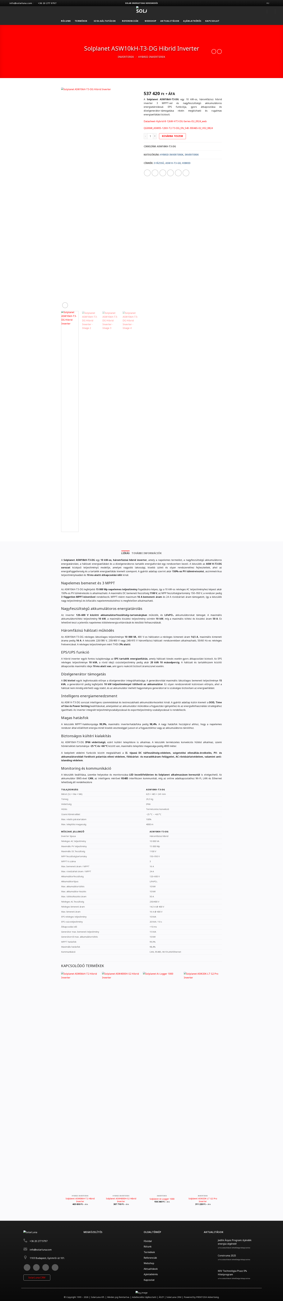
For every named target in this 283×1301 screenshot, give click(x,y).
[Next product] (214, 51)
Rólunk (66, 20)
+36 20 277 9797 (38, 1241)
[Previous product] (219, 51)
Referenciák (130, 20)
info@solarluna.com (41, 1249)
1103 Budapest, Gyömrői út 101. (47, 1258)
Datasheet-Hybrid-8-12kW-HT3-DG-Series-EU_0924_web (175, 121)
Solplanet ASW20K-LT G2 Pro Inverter (203, 1200)
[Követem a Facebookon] (27, 1267)
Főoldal (148, 1241)
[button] (279, 11)
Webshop (151, 20)
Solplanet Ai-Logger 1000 (162, 1199)
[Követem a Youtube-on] (55, 1267)
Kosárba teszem (172, 136)
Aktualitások (169, 20)
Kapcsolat (212, 20)
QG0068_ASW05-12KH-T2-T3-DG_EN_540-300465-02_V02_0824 (178, 128)
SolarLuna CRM (36, 1277)
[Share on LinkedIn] (178, 173)
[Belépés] (262, 11)
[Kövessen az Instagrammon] (36, 1267)
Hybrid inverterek (151, 57)
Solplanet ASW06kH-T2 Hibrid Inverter (80, 1200)
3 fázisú (159, 163)
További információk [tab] (147, 553)
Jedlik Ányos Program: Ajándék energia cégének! (234, 1242)
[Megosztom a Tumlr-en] (186, 173)
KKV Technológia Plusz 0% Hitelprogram (232, 1272)
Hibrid (186, 163)
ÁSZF (161, 1297)
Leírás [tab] (125, 553)
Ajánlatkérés (192, 20)
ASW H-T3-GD (173, 163)
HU (267, 3)
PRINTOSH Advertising (207, 1297)
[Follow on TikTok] (45, 1267)
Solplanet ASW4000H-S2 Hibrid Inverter (121, 1200)
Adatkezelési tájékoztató (144, 1297)
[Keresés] (271, 11)
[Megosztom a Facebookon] (147, 173)
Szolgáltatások (105, 20)
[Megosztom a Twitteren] (155, 173)
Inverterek (126, 57)
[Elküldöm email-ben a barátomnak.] (162, 173)
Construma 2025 (227, 1255)
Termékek (81, 20)
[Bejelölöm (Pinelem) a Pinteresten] (170, 173)
